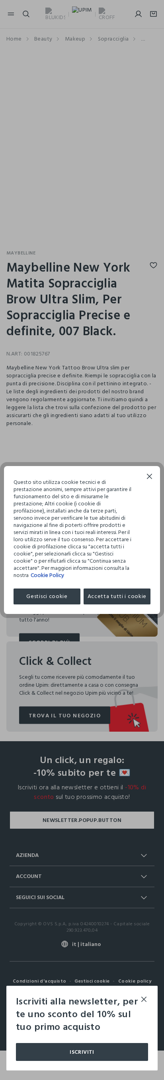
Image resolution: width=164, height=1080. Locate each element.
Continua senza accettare (150, 477)
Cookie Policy (47, 575)
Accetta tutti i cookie (117, 596)
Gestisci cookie (47, 596)
